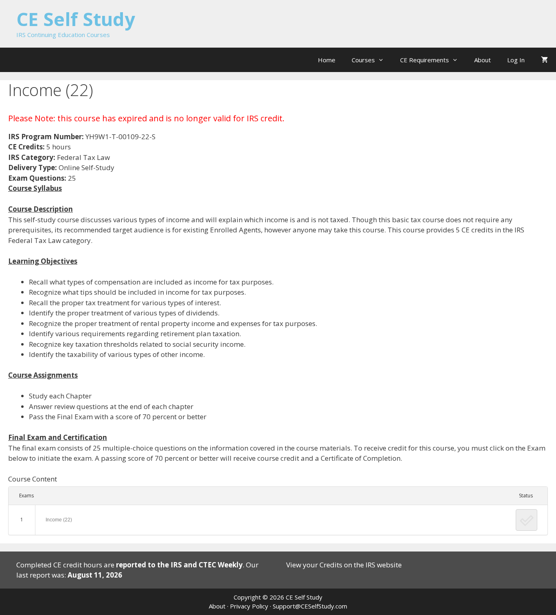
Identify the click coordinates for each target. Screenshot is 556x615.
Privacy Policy (249, 606)
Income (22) (59, 520)
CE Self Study (75, 19)
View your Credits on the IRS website (344, 564)
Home (326, 60)
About (482, 60)
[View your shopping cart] (544, 60)
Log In (516, 60)
